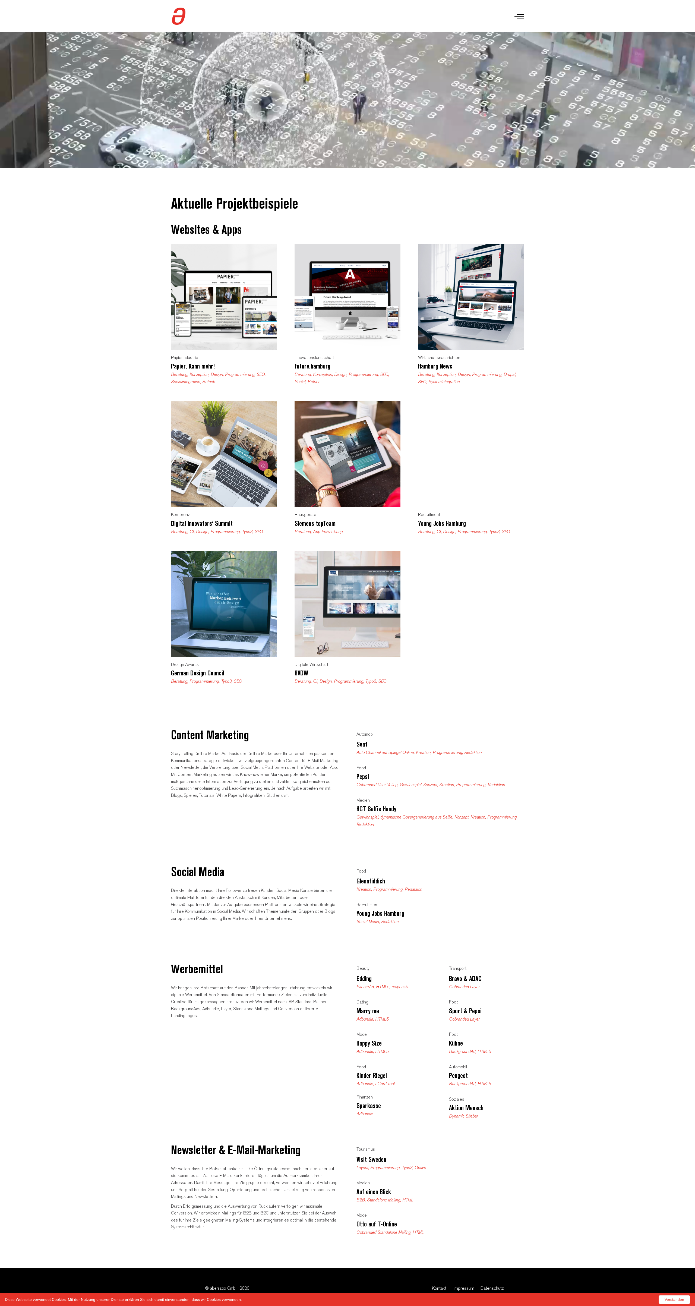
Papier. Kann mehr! (193, 366)
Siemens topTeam (315, 523)
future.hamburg (312, 366)
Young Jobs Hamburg (442, 523)
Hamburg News (435, 366)
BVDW (301, 673)
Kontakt (439, 1288)
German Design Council (197, 673)
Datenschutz (492, 1288)
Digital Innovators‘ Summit (202, 523)
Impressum (464, 1288)
